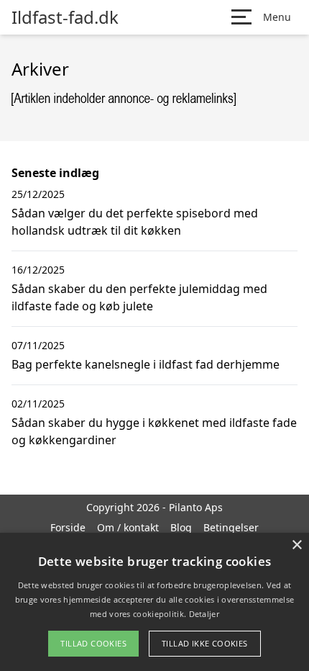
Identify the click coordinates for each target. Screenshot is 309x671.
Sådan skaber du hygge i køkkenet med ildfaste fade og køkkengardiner (154, 431)
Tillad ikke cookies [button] (205, 643)
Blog (181, 527)
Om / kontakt (128, 527)
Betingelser (231, 527)
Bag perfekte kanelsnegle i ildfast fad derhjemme (145, 364)
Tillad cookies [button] (93, 643)
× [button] (296, 545)
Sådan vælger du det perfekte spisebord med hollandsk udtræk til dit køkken (134, 221)
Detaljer (204, 613)
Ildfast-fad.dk (65, 17)
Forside (68, 527)
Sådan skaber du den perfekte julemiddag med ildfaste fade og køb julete (139, 297)
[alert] (154, 602)
